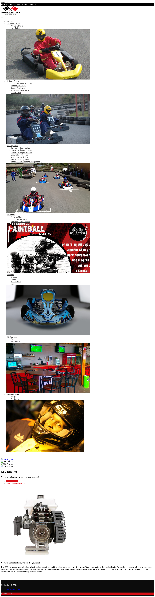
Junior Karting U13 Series (21, 150)
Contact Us (15, 399)
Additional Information (15, 483)
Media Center (13, 394)
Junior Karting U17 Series (21, 153)
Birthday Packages (18, 86)
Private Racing (13, 81)
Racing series (12, 146)
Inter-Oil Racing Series (20, 159)
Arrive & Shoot (17, 217)
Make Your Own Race (20, 90)
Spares (13, 284)
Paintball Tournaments (20, 222)
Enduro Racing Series (20, 155)
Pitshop (10, 275)
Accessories (16, 282)
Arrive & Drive (13, 24)
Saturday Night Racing (20, 148)
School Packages (18, 88)
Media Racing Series (19, 157)
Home (9, 21)
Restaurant (12, 337)
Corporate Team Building (21, 83)
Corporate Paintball (19, 219)
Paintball (11, 215)
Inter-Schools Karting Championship (26, 162)
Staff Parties (16, 93)
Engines (14, 279)
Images (13, 397)
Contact (18, 589)
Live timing (15, 28)
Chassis (14, 277)
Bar (12, 339)
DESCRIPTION (12, 481)
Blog (13, 589)
